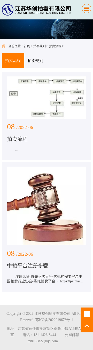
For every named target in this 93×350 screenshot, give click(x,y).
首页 (27, 46)
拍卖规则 (39, 46)
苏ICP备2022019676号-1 (54, 320)
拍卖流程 (55, 46)
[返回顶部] (87, 326)
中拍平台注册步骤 (27, 265)
